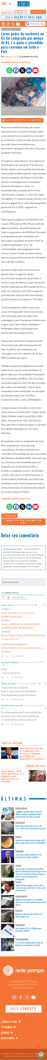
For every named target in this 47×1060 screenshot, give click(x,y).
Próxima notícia (35, 766)
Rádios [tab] (5, 1032)
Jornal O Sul (23, 4)
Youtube (18, 24)
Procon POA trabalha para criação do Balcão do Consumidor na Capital (29, 944)
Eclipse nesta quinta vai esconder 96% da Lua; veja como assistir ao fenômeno (30, 841)
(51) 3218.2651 (28, 988)
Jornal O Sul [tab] (9, 1021)
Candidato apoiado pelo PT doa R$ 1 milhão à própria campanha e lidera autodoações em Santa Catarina (29, 814)
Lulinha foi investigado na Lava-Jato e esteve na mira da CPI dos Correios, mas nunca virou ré (30, 888)
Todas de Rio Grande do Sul (23, 522)
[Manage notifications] (41, 1054)
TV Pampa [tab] (6, 1027)
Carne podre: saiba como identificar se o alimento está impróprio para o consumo (12, 776)
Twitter (13, 24)
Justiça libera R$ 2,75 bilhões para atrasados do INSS (28, 929)
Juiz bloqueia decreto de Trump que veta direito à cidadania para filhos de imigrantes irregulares (32, 753)
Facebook (8, 24)
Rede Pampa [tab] (8, 1038)
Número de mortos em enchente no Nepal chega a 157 (28, 915)
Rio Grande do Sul (11, 29)
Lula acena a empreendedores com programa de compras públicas (28, 856)
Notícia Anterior (13, 743)
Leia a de (23, 17)
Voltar (10, 516)
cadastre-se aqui (38, 12)
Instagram (3, 24)
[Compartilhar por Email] (35, 70)
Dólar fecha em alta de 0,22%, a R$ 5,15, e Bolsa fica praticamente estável (30, 827)
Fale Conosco (23, 1009)
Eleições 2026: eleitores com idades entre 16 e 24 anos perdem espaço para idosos (30, 902)
